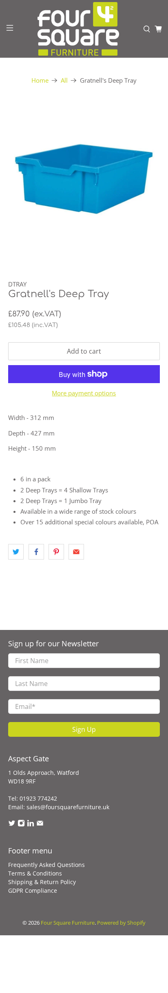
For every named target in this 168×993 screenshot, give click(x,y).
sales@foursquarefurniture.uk (68, 807)
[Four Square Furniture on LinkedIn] (30, 824)
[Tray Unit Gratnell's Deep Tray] (83, 179)
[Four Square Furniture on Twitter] (11, 824)
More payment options (84, 393)
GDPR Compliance (32, 890)
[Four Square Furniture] (78, 29)
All (64, 80)
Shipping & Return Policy (42, 882)
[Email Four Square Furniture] (40, 824)
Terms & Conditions (35, 873)
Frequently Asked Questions (46, 865)
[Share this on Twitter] (16, 552)
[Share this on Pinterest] (56, 552)
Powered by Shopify (121, 922)
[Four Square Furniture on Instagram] (21, 824)
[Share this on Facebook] (36, 552)
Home (40, 80)
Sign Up (84, 729)
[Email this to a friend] (76, 552)
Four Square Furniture (68, 922)
